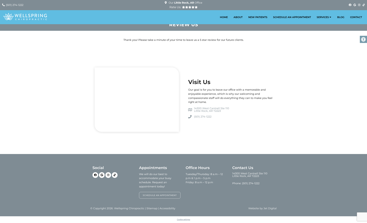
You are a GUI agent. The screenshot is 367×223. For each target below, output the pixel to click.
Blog (340, 17)
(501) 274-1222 (14, 5)
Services (323, 17)
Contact (356, 17)
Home (224, 17)
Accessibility (167, 208)
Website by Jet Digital (262, 208)
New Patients (257, 17)
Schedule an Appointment (292, 17)
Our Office (185, 2)
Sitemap (152, 208)
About (238, 17)
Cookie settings (183, 219)
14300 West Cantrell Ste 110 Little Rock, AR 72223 (211, 109)
